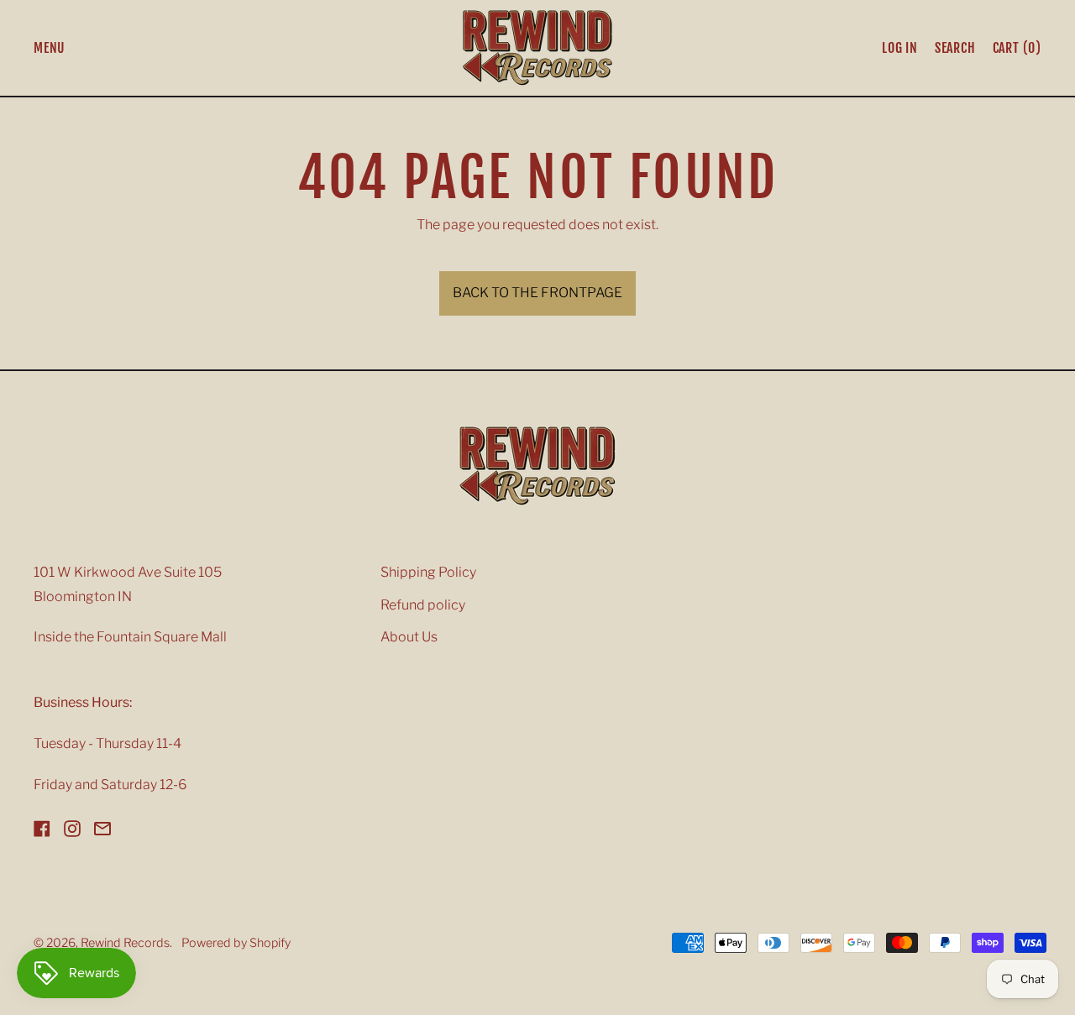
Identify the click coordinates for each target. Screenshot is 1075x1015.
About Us (409, 637)
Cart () (1016, 51)
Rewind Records (125, 942)
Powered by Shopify (236, 942)
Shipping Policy (428, 572)
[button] (955, 47)
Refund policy (422, 605)
